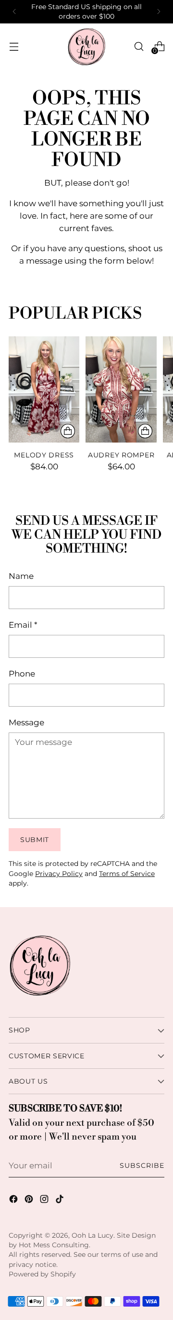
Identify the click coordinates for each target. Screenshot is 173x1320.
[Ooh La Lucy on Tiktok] (60, 1200)
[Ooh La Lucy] (86, 46)
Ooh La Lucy (92, 1235)
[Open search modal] (138, 46)
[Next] (158, 11)
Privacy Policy (59, 873)
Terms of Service (127, 873)
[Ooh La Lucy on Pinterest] (30, 1200)
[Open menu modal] (14, 46)
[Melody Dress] (44, 389)
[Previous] (14, 11)
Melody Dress (44, 455)
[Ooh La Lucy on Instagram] (45, 1200)
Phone (22, 673)
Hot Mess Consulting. (54, 1245)
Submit (34, 839)
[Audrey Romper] (121, 389)
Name (21, 576)
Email (23, 625)
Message (26, 722)
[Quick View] (67, 431)
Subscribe (142, 1165)
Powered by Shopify (42, 1274)
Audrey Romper (121, 455)
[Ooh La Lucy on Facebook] (14, 1200)
